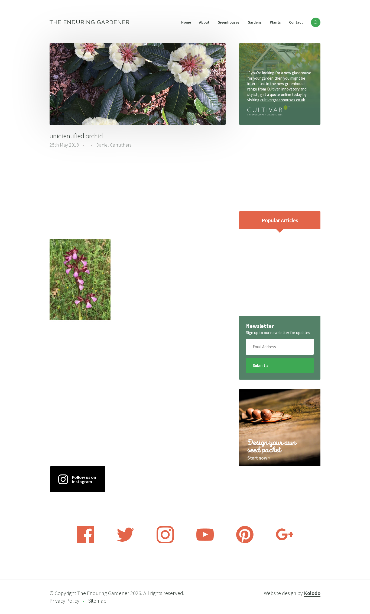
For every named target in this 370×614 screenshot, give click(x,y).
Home (186, 22)
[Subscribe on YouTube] (205, 541)
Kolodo (312, 593)
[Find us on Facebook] (85, 541)
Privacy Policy (64, 600)
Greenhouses (228, 22)
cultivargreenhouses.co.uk (282, 99)
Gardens (255, 22)
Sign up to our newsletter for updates (278, 332)
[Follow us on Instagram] (165, 541)
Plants (275, 22)
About (204, 22)
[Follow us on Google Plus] (284, 541)
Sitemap (97, 600)
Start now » (258, 458)
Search (315, 22)
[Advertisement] (138, 194)
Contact (296, 22)
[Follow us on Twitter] (125, 541)
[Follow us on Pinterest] (245, 541)
